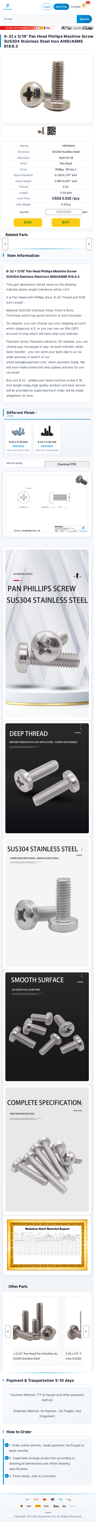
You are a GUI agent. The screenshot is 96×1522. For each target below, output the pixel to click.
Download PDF (67, 464)
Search (84, 19)
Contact (75, 6)
